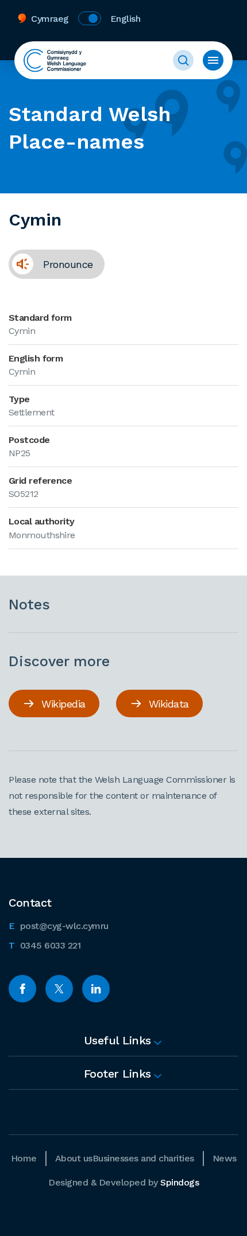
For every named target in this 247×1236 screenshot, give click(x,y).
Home (24, 1158)
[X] (59, 988)
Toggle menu (213, 60)
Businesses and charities (143, 1158)
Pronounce (51, 264)
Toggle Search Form (183, 60)
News (225, 1158)
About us (73, 1158)
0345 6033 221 (44, 945)
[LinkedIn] (96, 988)
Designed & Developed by (123, 1182)
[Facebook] (22, 988)
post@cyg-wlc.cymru (59, 925)
